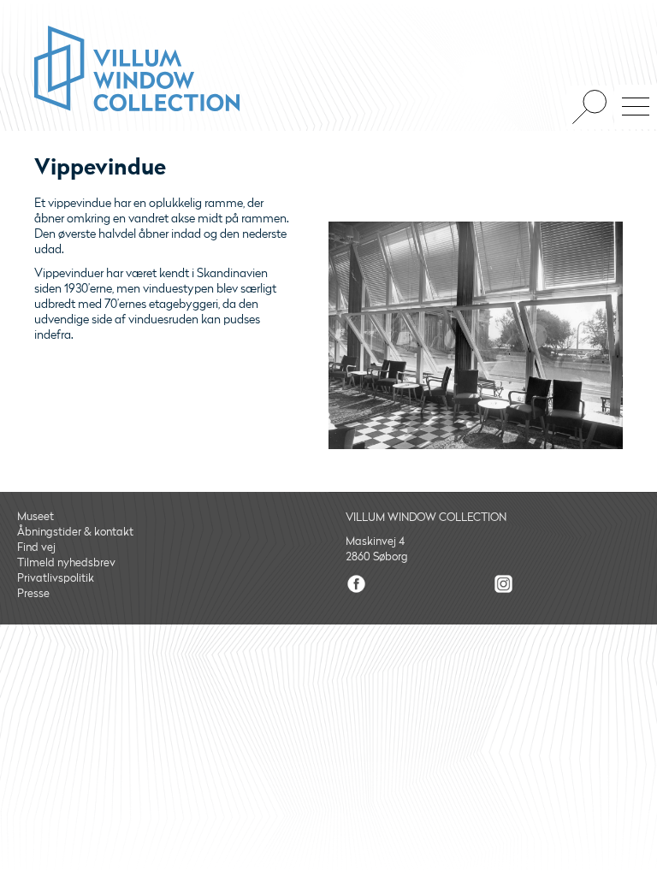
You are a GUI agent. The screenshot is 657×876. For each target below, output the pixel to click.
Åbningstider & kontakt (75, 532)
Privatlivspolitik (55, 578)
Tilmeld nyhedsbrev (66, 563)
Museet (35, 517)
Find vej (36, 547)
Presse (33, 594)
